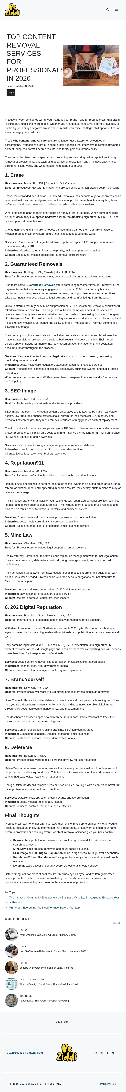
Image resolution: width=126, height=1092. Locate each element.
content (61, 297)
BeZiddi (25, 1084)
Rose (9, 86)
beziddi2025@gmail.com (25, 1053)
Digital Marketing (32, 979)
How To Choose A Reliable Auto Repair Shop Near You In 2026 (53, 951)
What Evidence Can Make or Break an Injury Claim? (48, 934)
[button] (107, 10)
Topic (11, 92)
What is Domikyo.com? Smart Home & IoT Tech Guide (49, 984)
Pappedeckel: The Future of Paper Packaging (44, 1000)
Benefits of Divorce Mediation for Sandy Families (46, 967)
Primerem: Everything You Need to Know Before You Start (44, 907)
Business (26, 996)
